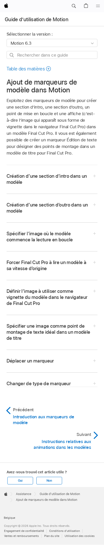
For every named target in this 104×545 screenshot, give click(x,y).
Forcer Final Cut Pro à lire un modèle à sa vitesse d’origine (46, 265)
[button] (74, 6)
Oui (20, 480)
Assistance (23, 494)
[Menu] (98, 6)
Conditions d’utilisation (64, 531)
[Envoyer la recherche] (12, 55)
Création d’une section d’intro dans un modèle (47, 179)
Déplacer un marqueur (30, 361)
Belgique (9, 518)
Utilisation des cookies (80, 536)
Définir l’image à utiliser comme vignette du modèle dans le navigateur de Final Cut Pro (47, 297)
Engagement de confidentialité (24, 531)
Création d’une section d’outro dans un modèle (47, 208)
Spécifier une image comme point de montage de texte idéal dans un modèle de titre (48, 332)
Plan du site (51, 536)
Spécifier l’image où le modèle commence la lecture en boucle (40, 237)
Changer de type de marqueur (39, 383)
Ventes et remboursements (21, 536)
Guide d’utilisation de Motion (36, 19)
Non (49, 480)
